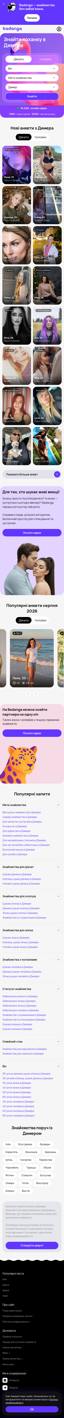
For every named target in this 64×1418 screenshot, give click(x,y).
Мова (5, 1352)
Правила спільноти (12, 1336)
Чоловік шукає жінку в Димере (20, 947)
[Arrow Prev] (27, 694)
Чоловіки (45, 59)
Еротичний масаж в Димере (18, 849)
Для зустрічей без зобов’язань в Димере (26, 845)
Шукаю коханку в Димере (17, 1024)
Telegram (13, 1387)
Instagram (14, 1380)
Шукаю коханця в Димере (17, 1029)
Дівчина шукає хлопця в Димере (21, 908)
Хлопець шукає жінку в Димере (20, 942)
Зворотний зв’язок (11, 1347)
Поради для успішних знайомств (19, 1342)
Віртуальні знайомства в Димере (21, 812)
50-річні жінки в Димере (16, 1092)
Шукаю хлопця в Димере (16, 903)
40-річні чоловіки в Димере (18, 1106)
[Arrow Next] (36, 694)
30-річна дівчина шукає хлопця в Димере (26, 1073)
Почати (32, 18)
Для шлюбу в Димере (14, 854)
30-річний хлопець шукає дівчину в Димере (27, 1078)
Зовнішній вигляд (11, 1358)
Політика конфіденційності (16, 1321)
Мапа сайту (8, 1364)
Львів (5, 1295)
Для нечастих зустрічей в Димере (22, 821)
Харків (5, 1290)
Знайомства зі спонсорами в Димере (23, 1019)
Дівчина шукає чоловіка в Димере (21, 971)
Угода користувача (12, 1310)
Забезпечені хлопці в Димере (19, 1005)
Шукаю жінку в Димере (15, 937)
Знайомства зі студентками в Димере (24, 917)
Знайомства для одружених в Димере (24, 1049)
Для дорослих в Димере (16, 831)
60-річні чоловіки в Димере (18, 1115)
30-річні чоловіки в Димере (18, 1101)
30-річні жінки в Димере (16, 1083)
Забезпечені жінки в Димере (19, 1001)
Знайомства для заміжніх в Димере (23, 1053)
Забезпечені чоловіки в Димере (20, 1010)
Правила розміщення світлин (17, 1316)
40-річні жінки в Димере (16, 1087)
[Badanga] (12, 29)
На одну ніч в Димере (14, 826)
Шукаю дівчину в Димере (17, 874)
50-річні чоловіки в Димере (18, 1111)
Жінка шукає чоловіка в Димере (20, 976)
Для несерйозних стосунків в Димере (24, 840)
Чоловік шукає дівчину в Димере (21, 883)
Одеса (5, 1284)
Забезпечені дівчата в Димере (20, 996)
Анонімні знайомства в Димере (20, 835)
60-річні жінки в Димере (16, 1097)
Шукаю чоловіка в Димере (17, 967)
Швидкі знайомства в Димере (19, 817)
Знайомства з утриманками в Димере (24, 1015)
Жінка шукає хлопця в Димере (20, 913)
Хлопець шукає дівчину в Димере (21, 879)
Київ (4, 1279)
